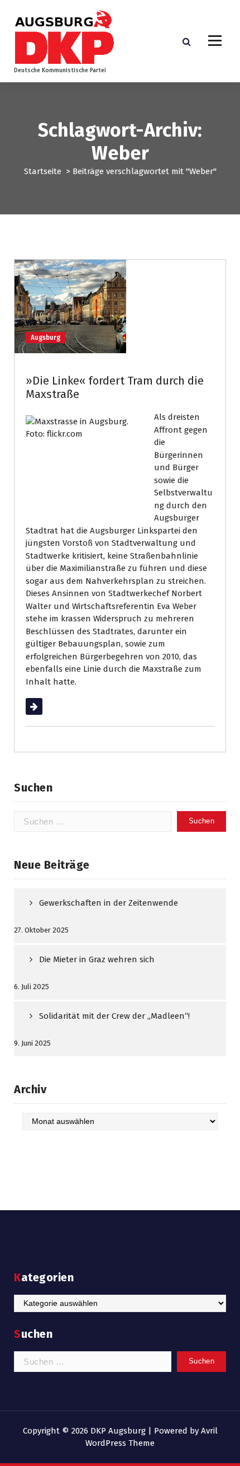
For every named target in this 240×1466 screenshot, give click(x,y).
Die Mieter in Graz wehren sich (97, 959)
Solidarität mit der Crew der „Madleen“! (114, 1016)
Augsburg (45, 337)
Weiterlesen (48, 706)
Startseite (42, 171)
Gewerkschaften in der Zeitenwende (108, 903)
